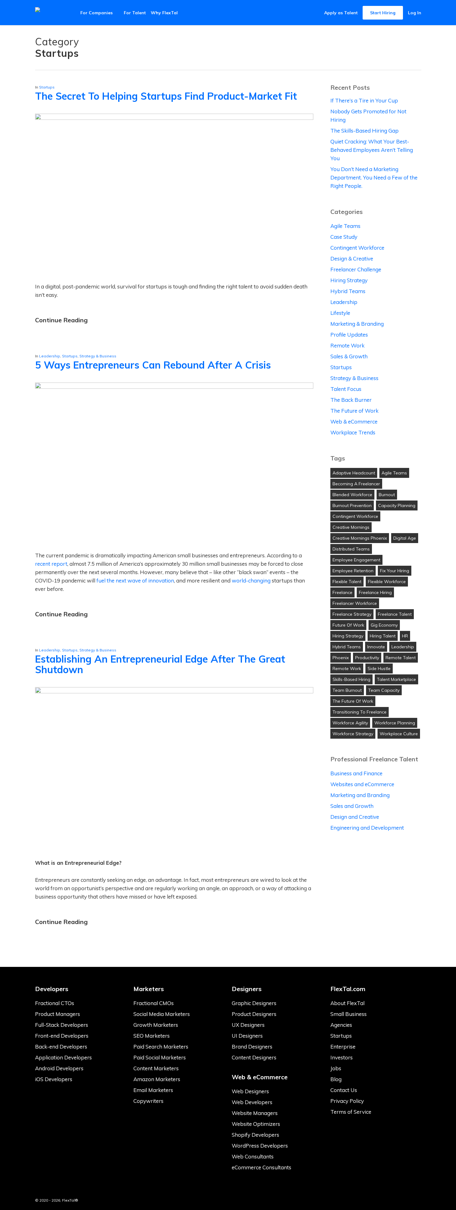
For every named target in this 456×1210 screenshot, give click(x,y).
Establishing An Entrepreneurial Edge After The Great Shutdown (160, 664)
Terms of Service (350, 1111)
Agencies (341, 1025)
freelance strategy (352, 614)
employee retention (353, 570)
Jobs (335, 1068)
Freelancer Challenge (355, 269)
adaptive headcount (354, 473)
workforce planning (394, 723)
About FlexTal (347, 1003)
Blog (336, 1079)
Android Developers (59, 1068)
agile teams (394, 473)
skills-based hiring (351, 679)
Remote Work (347, 345)
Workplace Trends (352, 432)
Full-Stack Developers (61, 1025)
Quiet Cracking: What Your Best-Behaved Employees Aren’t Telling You (371, 149)
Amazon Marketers (156, 1079)
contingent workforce (355, 516)
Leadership (49, 356)
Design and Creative (354, 816)
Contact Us (343, 1090)
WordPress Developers (260, 1145)
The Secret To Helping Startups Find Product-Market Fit (166, 96)
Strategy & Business (97, 356)
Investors (341, 1057)
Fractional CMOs (153, 1003)
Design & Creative (351, 258)
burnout (387, 494)
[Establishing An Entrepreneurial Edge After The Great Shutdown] (174, 691)
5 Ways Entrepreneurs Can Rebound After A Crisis (153, 365)
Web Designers (250, 1091)
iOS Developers (53, 1079)
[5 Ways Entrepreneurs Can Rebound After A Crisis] (174, 386)
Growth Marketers (155, 1025)
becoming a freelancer (356, 484)
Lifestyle (340, 313)
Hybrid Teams (347, 291)
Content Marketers (156, 1068)
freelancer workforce (355, 603)
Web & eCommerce (354, 421)
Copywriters (148, 1101)
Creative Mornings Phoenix (360, 538)
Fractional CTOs (54, 1003)
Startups (47, 87)
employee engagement (356, 560)
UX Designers (248, 1025)
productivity (367, 657)
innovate (376, 647)
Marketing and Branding (360, 795)
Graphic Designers (254, 1003)
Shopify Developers (255, 1134)
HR (405, 636)
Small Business (348, 1014)
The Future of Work (354, 410)
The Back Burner (351, 400)
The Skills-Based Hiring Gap (364, 130)
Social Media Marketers (161, 1014)
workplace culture (399, 733)
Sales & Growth (349, 356)
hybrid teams (347, 647)
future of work (348, 625)
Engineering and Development (367, 827)
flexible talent (347, 581)
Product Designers (254, 1014)
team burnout (347, 690)
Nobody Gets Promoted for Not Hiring (368, 115)
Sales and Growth (351, 806)
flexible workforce (387, 581)
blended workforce (352, 494)
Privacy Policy (347, 1101)
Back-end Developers (61, 1046)
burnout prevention (352, 505)
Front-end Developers (61, 1035)
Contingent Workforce (357, 247)
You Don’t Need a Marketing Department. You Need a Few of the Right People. (374, 177)
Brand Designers (252, 1046)
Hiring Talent (383, 636)
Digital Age (404, 538)
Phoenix (341, 657)
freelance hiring (375, 592)
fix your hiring (394, 570)
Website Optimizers (256, 1124)
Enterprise (342, 1046)
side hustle (379, 668)
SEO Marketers (151, 1035)
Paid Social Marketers (159, 1057)
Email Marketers (153, 1090)
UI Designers (247, 1035)
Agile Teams (345, 226)
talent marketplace (396, 679)
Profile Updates (349, 334)
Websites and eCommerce (362, 784)
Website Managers (255, 1113)
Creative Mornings (351, 527)
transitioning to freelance (360, 712)
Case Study (343, 236)
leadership (402, 647)
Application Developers (63, 1057)
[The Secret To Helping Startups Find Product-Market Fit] (174, 118)
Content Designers (254, 1057)
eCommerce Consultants (261, 1167)
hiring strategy (348, 636)
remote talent (401, 657)
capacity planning (396, 505)
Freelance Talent (395, 614)
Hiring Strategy (349, 280)
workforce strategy (353, 733)
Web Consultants (253, 1156)
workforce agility (350, 723)
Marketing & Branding (357, 323)
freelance (342, 592)
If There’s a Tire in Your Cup (364, 100)
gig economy (384, 625)
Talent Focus (345, 389)
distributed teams (351, 549)
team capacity (384, 690)
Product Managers (57, 1014)
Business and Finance (356, 773)
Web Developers (252, 1102)
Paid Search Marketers (160, 1046)
